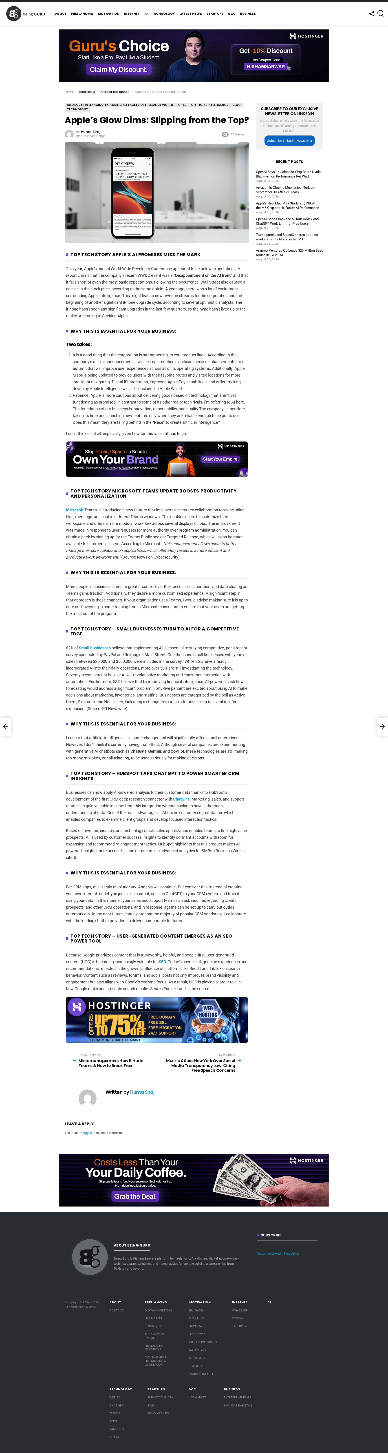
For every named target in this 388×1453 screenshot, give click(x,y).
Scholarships (158, 1413)
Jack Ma (195, 1326)
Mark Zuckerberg (203, 1342)
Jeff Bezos (197, 1334)
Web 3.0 (115, 1397)
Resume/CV (153, 1326)
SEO (162, 961)
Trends (114, 1413)
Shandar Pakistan (238, 1405)
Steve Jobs (197, 1358)
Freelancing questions (154, 1347)
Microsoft (75, 510)
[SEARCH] (381, 13)
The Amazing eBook (154, 1336)
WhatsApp (240, 1310)
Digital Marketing (158, 1310)
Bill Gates (196, 1310)
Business (248, 13)
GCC (232, 13)
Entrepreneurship (237, 1397)
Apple (113, 1421)
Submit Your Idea (160, 1397)
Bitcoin (237, 1318)
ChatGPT (181, 799)
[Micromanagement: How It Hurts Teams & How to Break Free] (5, 727)
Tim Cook (196, 1366)
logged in (89, 1133)
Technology (163, 13)
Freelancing (82, 13)
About (61, 13)
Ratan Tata (198, 1350)
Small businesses (95, 648)
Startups (214, 13)
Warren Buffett (201, 1374)
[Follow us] (371, 13)
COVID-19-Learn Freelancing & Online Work (157, 1361)
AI (146, 13)
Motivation (108, 13)
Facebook (240, 1326)
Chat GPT (116, 1405)
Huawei (115, 1437)
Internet (132, 13)
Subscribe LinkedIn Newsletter (289, 140)
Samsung (116, 1429)
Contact (116, 1310)
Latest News (190, 13)
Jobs (151, 1405)
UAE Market (153, 1318)
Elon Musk (197, 1318)
